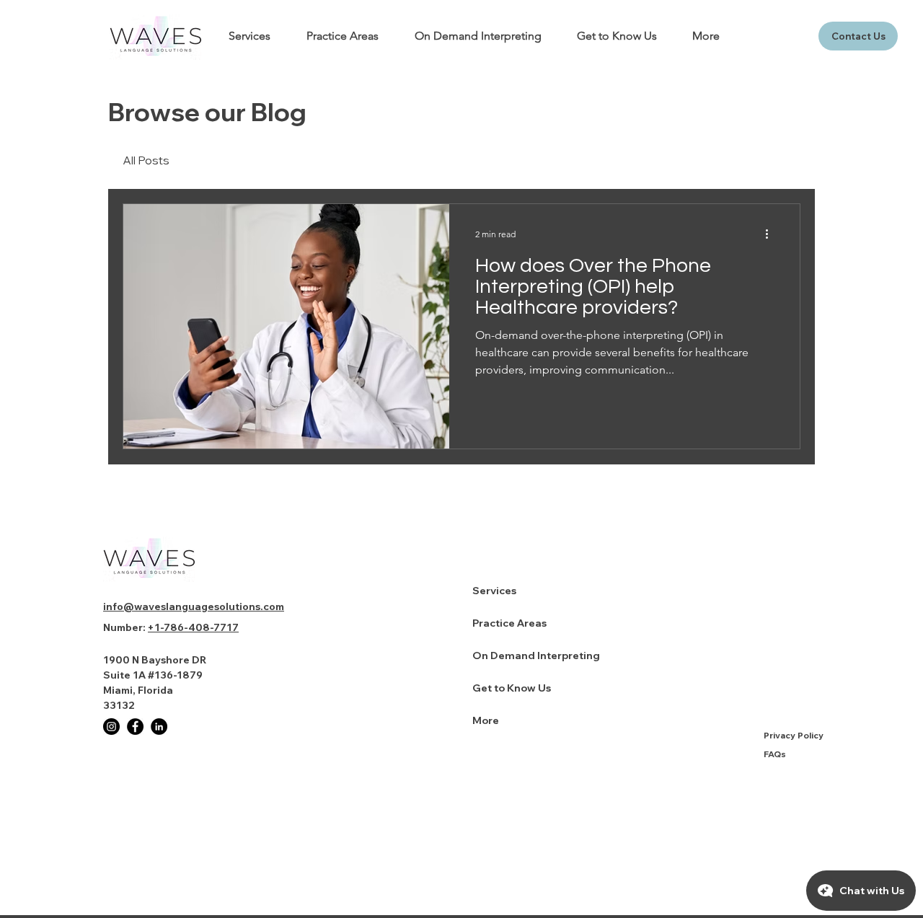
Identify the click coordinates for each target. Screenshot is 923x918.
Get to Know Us (511, 687)
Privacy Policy (793, 735)
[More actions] (771, 233)
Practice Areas (509, 623)
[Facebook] (135, 726)
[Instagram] (111, 726)
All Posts (146, 160)
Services (494, 590)
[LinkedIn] (159, 726)
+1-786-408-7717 (193, 627)
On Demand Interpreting (536, 655)
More (485, 720)
